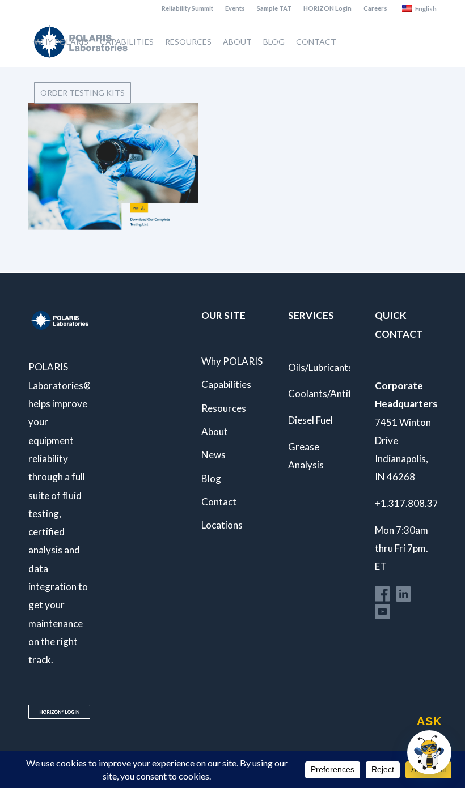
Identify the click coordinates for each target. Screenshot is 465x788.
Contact (218, 502)
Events (235, 8)
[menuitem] (187, 8)
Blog (211, 478)
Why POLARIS (232, 361)
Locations (222, 525)
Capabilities (226, 384)
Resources (223, 408)
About (214, 431)
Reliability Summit (187, 8)
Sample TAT (274, 8)
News (213, 455)
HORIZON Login (327, 8)
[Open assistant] (429, 752)
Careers (375, 8)
